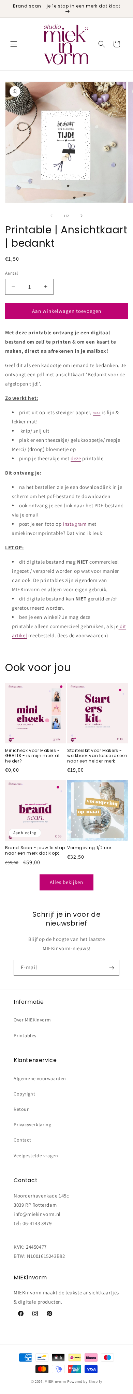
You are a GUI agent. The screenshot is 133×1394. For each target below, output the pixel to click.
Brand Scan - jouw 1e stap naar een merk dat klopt (35, 850)
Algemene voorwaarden (40, 1078)
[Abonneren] (111, 968)
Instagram (74, 524)
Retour (21, 1109)
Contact (22, 1140)
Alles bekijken (66, 882)
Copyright (24, 1094)
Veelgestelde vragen (36, 1155)
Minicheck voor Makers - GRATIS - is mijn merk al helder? (32, 756)
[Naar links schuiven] (51, 215)
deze (96, 413)
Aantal (11, 273)
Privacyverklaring (32, 1124)
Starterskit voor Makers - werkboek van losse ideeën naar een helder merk (97, 756)
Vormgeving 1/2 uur (89, 848)
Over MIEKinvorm (32, 1020)
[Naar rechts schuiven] (81, 215)
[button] (13, 44)
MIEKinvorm (55, 1381)
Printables (25, 1035)
